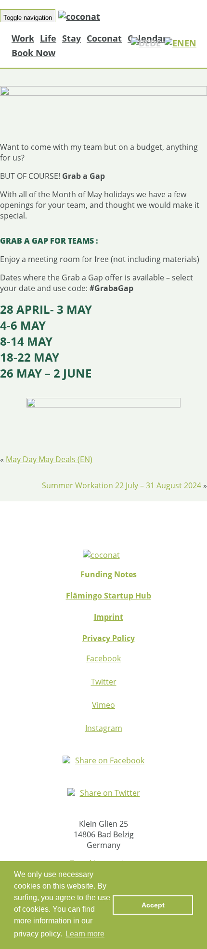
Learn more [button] (84, 934)
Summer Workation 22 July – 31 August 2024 (121, 485)
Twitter (103, 681)
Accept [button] (153, 905)
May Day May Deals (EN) (49, 459)
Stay (71, 38)
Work (23, 38)
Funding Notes (108, 574)
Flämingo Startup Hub (108, 595)
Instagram (103, 728)
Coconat (104, 38)
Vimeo (103, 705)
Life (48, 38)
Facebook (103, 658)
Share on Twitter (110, 793)
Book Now (33, 52)
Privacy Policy (108, 638)
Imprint (108, 617)
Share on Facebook (109, 760)
